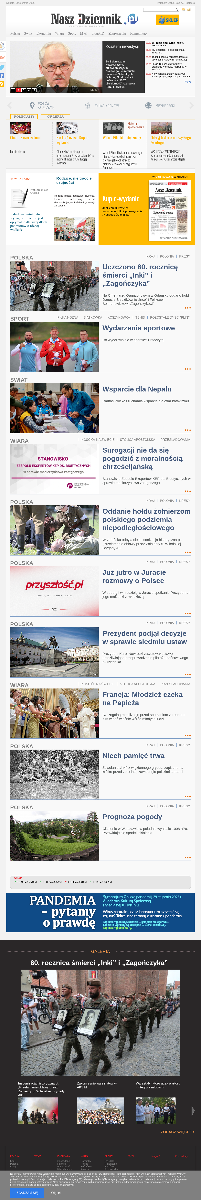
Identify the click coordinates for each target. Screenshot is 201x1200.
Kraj (12, 1161)
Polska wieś (63, 1166)
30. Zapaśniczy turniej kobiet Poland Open (168, 44)
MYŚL (131, 1156)
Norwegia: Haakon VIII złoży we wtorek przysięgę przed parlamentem (171, 75)
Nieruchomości (65, 1169)
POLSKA (21, 258)
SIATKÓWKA (93, 317)
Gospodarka (63, 1161)
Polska (15, 33)
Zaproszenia (117, 33)
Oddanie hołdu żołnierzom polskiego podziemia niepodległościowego (146, 519)
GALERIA (100, 951)
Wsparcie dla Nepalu (137, 389)
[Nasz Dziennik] (95, 20)
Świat (28, 33)
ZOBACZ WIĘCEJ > (178, 1132)
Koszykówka (111, 1169)
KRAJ (94, 90)
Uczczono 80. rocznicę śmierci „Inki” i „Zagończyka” (140, 275)
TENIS (140, 317)
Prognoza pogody (132, 817)
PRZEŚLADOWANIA (175, 439)
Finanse (61, 1163)
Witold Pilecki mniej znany (122, 137)
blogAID (98, 33)
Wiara (59, 33)
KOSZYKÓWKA (119, 317)
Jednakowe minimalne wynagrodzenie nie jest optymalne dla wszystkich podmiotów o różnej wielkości (28, 222)
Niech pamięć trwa (133, 756)
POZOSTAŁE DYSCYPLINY (170, 317)
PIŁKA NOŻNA (68, 317)
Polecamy (24, 117)
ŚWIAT (18, 380)
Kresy (13, 1166)
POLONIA (167, 256)
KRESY (184, 256)
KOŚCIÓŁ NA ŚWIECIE (98, 439)
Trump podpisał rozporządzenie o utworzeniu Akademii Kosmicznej (170, 58)
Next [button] (192, 106)
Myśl (83, 33)
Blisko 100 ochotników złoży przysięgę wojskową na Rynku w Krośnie (169, 67)
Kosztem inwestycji (122, 46)
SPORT (19, 319)
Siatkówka (109, 1166)
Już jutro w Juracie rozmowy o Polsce (134, 576)
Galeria (55, 117)
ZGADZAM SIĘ (27, 1192)
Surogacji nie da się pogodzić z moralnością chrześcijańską (142, 458)
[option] (41, 106)
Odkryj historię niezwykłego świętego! (171, 140)
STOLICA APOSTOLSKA (137, 439)
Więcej (188, 81)
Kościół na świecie (86, 1168)
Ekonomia (44, 33)
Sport (72, 33)
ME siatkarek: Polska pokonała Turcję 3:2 (168, 51)
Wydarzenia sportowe (138, 328)
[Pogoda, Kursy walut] (186, 9)
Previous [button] (9, 106)
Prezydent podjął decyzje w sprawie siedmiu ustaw (144, 637)
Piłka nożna (110, 1163)
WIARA (19, 441)
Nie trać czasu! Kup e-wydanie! (73, 140)
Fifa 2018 (109, 1161)
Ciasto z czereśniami (25, 137)
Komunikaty (139, 33)
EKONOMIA (63, 1156)
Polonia (14, 1163)
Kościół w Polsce (86, 1162)
